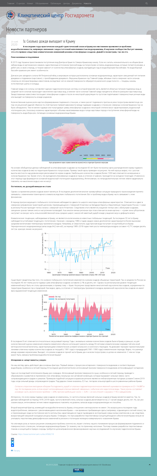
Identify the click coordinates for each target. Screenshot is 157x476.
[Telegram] (78, 442)
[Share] (78, 445)
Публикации (56, 3)
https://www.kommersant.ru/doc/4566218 (36, 434)
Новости (87, 3)
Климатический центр (41, 15)
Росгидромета (79, 15)
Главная (10, 3)
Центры (66, 3)
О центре (20, 3)
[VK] (78, 439)
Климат (30, 3)
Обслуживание (41, 3)
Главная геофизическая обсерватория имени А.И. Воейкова (84, 464)
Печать (16, 450)
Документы (77, 3)
